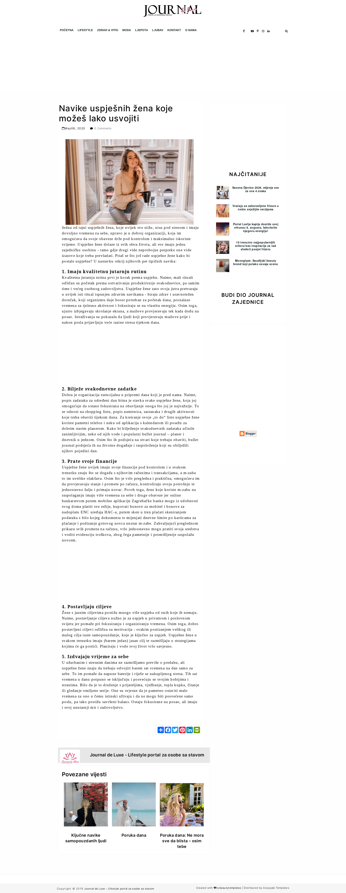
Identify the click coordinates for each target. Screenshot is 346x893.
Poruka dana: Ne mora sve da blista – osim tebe (182, 841)
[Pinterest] (180, 730)
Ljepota (141, 30)
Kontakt (174, 30)
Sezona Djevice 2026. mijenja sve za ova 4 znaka (255, 189)
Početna (66, 30)
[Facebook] (166, 730)
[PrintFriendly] (195, 730)
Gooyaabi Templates (276, 887)
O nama (191, 30)
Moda (126, 30)
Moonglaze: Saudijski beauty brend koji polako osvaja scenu (255, 262)
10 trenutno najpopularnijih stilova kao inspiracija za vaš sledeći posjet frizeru (255, 245)
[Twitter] (173, 730)
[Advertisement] (120, 64)
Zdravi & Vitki (107, 30)
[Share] (159, 730)
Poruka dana (134, 835)
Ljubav (157, 30)
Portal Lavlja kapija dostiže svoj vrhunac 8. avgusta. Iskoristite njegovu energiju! (255, 227)
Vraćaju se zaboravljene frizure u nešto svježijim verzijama (255, 207)
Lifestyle (85, 30)
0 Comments (103, 128)
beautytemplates (230, 887)
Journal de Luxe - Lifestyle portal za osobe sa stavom (119, 888)
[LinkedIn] (188, 730)
